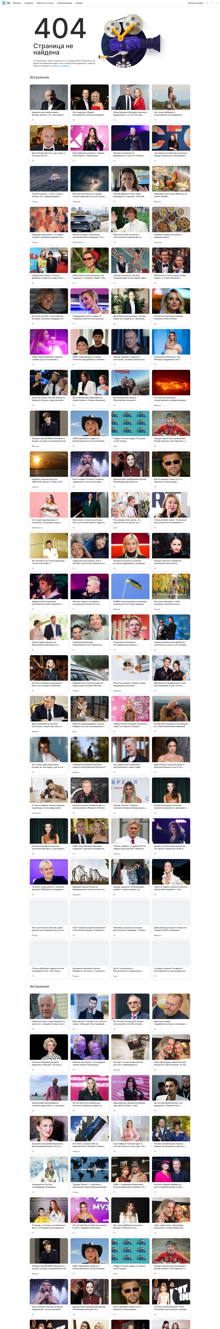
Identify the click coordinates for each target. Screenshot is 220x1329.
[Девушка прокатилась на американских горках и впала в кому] (90, 878)
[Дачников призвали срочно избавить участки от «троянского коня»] (90, 960)
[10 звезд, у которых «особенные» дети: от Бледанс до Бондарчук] (49, 1298)
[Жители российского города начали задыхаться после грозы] (90, 185)
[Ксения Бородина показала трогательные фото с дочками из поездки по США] (171, 797)
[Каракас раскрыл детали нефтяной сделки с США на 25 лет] (49, 470)
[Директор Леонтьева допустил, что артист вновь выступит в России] (171, 837)
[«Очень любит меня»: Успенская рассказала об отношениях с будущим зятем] (171, 511)
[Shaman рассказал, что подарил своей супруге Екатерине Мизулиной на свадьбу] (90, 1135)
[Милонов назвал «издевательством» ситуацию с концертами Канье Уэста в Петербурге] (171, 1094)
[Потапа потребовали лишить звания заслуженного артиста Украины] (171, 1216)
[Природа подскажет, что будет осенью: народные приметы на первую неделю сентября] (49, 226)
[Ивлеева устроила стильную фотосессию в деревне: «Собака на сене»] (130, 919)
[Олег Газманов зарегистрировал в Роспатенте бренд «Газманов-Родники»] (90, 919)
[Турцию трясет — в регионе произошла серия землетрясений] (90, 1257)
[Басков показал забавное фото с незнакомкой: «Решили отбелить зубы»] (90, 797)
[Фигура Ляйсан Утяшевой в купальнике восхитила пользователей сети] (171, 552)
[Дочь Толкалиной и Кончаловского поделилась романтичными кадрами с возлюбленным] (130, 960)
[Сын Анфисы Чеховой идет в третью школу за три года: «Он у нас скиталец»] (130, 1216)
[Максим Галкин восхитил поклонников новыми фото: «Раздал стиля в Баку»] (130, 226)
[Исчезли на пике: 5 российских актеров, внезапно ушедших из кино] (49, 307)
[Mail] (4, 3)
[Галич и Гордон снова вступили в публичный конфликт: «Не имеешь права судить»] (171, 878)
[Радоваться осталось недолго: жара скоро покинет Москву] (90, 674)
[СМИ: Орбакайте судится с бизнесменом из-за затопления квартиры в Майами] (90, 430)
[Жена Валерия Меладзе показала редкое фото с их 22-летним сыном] (130, 103)
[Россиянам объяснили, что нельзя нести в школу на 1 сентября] (130, 511)
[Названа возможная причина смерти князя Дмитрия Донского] (90, 756)
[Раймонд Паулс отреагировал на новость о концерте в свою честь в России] (49, 1094)
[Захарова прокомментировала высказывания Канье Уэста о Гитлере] (49, 1216)
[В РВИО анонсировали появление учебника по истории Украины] (130, 593)
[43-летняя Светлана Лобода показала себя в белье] (171, 307)
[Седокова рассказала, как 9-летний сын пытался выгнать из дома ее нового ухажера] (90, 552)
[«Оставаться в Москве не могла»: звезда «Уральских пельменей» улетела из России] (171, 144)
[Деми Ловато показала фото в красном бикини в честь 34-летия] (171, 756)
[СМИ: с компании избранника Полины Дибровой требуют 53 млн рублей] (130, 1257)
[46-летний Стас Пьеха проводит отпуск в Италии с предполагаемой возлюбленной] (49, 552)
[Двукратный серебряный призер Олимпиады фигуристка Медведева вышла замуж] (130, 470)
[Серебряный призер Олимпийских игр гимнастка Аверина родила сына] (90, 633)
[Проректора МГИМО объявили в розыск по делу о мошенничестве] (49, 430)
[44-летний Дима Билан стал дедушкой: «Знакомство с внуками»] (171, 1176)
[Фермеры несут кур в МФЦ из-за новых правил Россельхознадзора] (171, 185)
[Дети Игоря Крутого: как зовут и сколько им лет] (49, 144)
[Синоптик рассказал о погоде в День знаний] (90, 1041)
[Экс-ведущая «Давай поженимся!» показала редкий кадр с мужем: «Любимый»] (90, 103)
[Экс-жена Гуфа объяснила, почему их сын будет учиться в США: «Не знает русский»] (49, 756)
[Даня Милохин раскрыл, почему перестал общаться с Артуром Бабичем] (130, 307)
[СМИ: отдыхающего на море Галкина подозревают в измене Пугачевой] (90, 348)
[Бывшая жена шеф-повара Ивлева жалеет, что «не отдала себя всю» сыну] (49, 103)
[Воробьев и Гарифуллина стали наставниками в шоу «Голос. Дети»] (171, 674)
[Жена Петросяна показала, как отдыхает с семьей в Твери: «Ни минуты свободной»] (90, 267)
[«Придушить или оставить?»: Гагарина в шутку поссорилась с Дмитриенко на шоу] (90, 307)
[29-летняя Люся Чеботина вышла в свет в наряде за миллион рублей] (90, 1298)
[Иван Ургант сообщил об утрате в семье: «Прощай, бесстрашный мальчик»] (90, 1094)
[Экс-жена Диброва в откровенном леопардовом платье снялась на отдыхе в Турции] (171, 103)
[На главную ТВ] (8, 3)
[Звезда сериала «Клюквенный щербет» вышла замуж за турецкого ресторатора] (130, 878)
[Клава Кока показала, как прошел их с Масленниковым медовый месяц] (171, 715)
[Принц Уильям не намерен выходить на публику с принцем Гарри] (49, 1041)
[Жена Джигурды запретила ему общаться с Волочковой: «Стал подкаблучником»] (171, 1135)
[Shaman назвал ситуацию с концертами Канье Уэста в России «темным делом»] (90, 593)
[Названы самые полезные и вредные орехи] (171, 226)
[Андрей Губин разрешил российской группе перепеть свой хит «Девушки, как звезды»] (49, 593)
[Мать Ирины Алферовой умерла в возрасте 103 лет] (90, 1000)
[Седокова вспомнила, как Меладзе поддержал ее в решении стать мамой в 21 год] (171, 348)
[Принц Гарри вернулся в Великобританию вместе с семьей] (49, 633)
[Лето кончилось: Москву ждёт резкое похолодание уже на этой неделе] (49, 919)
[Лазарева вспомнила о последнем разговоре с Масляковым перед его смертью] (130, 633)
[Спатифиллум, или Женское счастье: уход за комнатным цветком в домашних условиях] (130, 1000)
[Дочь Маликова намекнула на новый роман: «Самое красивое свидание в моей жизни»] (90, 389)
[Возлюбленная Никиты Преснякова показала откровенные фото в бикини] (130, 389)
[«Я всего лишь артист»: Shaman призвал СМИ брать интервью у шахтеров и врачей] (49, 878)
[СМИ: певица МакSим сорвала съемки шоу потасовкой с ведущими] (49, 348)
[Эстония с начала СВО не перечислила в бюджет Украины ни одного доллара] (90, 1216)
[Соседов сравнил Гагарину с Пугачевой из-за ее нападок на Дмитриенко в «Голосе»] (171, 960)
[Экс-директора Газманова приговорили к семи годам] (130, 756)
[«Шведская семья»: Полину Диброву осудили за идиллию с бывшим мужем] (49, 267)
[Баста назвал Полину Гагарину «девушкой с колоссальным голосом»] (90, 470)
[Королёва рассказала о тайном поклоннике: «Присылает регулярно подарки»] (90, 144)
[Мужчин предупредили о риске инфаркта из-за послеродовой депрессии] (90, 715)
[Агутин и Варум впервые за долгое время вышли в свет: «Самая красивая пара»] (171, 1257)
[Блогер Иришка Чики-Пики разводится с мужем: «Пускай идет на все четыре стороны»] (130, 185)
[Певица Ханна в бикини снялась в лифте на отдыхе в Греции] (130, 715)
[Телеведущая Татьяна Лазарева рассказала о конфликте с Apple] (49, 1000)
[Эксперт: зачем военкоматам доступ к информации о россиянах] (130, 1135)
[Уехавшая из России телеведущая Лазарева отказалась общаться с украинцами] (49, 1257)
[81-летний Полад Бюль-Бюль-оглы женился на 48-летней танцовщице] (130, 1094)
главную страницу (60, 66)
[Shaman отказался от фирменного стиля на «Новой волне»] (130, 144)
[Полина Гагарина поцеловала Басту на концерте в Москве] (49, 674)
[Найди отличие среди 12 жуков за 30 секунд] (130, 430)
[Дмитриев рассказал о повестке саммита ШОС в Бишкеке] (171, 919)
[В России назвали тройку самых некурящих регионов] (130, 674)
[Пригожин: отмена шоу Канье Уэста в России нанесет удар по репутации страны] (90, 511)
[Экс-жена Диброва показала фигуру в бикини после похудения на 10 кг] (130, 1298)
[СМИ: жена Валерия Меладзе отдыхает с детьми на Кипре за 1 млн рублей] (90, 837)
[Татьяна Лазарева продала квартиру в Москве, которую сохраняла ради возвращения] (49, 1135)
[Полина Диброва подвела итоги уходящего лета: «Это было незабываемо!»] (49, 960)
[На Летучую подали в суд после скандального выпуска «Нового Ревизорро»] (171, 1000)
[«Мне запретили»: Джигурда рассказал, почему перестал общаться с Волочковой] (171, 1298)
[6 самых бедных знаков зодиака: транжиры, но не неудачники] (49, 797)
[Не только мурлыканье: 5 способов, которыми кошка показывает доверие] (49, 511)
